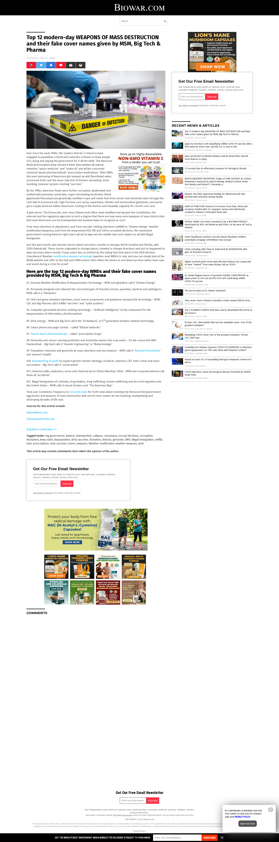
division (106, 439)
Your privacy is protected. (43, 493)
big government (54, 435)
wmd (141, 443)
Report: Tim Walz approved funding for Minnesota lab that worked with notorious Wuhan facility (215, 195)
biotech (70, 435)
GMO (127, 439)
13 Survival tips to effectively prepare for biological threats (216, 168)
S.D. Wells (49, 58)
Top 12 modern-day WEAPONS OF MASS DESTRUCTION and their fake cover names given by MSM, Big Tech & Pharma (217, 133)
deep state (46, 439)
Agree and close (247, 823)
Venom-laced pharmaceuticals (49, 333)
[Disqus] (95, 657)
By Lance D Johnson (204, 150)
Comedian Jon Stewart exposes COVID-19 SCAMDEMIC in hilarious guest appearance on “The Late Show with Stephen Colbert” (218, 349)
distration (95, 439)
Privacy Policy (139, 831)
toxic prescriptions (37, 443)
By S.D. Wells (201, 138)
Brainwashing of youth (45, 360)
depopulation (62, 439)
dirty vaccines (79, 439)
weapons (82, 443)
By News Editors (203, 294)
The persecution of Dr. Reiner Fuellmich (205, 290)
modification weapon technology (72, 256)
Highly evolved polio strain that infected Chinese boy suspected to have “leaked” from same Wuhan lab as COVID (218, 263)
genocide (118, 439)
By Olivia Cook (202, 172)
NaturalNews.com (36, 412)
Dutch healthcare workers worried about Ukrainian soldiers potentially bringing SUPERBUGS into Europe (215, 238)
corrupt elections (128, 435)
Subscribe (209, 837)
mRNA (158, 439)
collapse (98, 435)
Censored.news (78, 391)
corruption (146, 435)
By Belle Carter (202, 353)
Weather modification (101, 443)
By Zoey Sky (201, 243)
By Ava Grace (201, 163)
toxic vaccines (58, 443)
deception (32, 439)
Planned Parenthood (147, 350)
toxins (71, 443)
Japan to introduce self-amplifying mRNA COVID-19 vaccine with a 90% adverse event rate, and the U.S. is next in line (218, 145)
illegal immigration (143, 439)
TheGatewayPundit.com (40, 419)
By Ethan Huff (202, 256)
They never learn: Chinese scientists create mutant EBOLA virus (217, 300)
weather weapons (126, 443)
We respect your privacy (123, 815)
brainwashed (84, 435)
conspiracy (110, 435)
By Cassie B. (201, 366)
